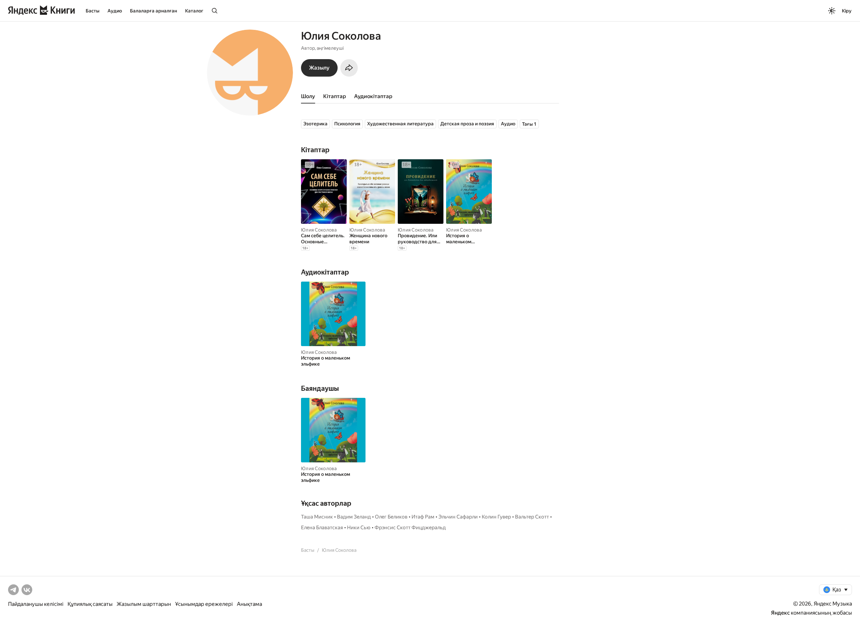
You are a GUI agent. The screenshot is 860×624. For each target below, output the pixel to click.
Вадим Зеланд (354, 517)
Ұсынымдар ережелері (204, 604)
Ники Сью (359, 528)
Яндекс (780, 613)
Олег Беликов (391, 517)
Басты (92, 10)
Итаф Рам (423, 517)
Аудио (115, 10)
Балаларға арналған (153, 10)
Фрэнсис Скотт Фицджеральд (410, 528)
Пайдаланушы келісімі (35, 604)
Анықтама (249, 604)
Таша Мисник (317, 517)
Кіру (847, 10)
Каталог (194, 10)
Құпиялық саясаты (90, 604)
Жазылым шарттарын (144, 604)
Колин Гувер (496, 517)
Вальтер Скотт (532, 517)
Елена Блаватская (322, 528)
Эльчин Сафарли (458, 517)
